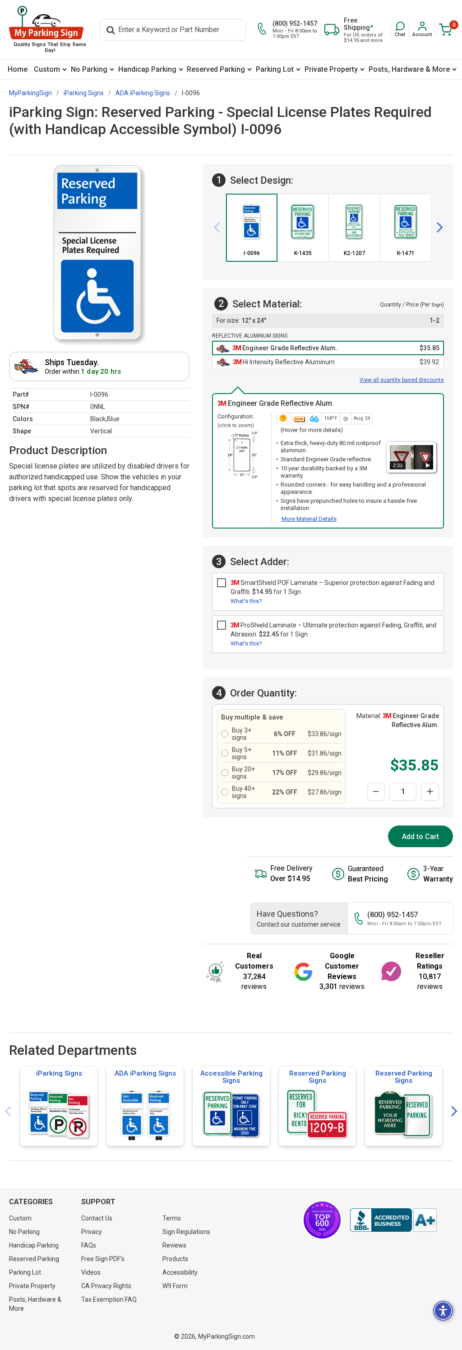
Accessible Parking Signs (231, 1077)
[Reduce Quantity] (376, 792)
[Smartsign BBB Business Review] (393, 1220)
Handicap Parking (147, 69)
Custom (47, 69)
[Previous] (220, 227)
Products (175, 1258)
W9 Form (175, 1286)
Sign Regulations (186, 1231)
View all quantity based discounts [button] (402, 380)
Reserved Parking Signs (317, 1077)
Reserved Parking (216, 69)
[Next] (436, 227)
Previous (8, 1111)
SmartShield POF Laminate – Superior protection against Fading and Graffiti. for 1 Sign (332, 587)
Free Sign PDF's (103, 1258)
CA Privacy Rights (106, 1286)
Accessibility (180, 1272)
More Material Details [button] (309, 518)
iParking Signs (59, 1073)
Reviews (174, 1245)
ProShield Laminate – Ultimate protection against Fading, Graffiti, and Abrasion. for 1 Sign (333, 630)
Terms (171, 1218)
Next (454, 1111)
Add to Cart (420, 836)
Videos (91, 1272)
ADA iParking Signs (145, 1073)
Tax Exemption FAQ (109, 1299)
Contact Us (96, 1218)
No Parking (89, 69)
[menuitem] (18, 69)
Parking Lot (275, 69)
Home (18, 69)
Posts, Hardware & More (409, 69)
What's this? (246, 601)
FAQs (88, 1245)
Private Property (331, 69)
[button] (400, 29)
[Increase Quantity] (430, 792)
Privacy (91, 1231)
